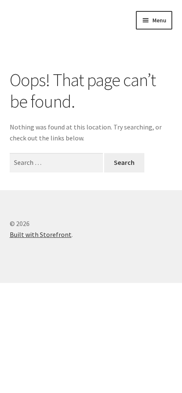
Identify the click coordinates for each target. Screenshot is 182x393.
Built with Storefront (41, 234)
